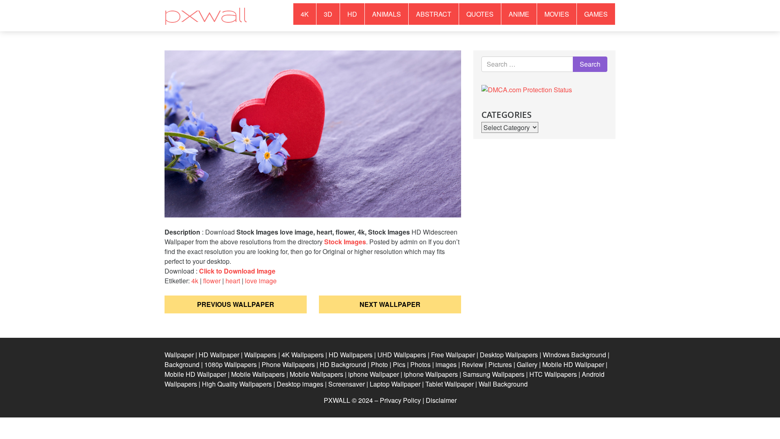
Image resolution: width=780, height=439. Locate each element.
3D (328, 14)
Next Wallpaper (390, 304)
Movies (556, 14)
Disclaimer (441, 400)
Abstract (433, 14)
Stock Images (345, 241)
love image (261, 280)
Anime (519, 14)
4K (305, 14)
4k (194, 280)
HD (352, 14)
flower (212, 280)
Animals (386, 14)
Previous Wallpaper (235, 304)
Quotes (480, 14)
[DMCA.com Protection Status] (526, 88)
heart (232, 280)
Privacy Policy (400, 400)
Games (596, 14)
